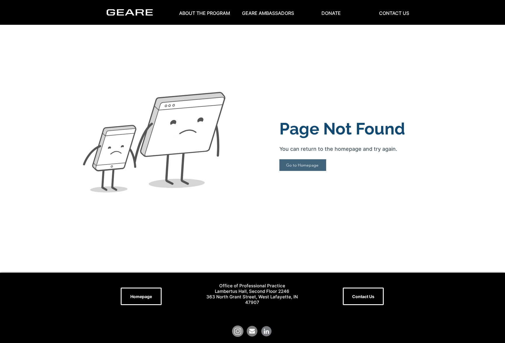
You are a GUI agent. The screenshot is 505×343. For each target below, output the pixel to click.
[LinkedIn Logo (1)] (266, 331)
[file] (252, 331)
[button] (204, 13)
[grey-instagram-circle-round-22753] (237, 331)
